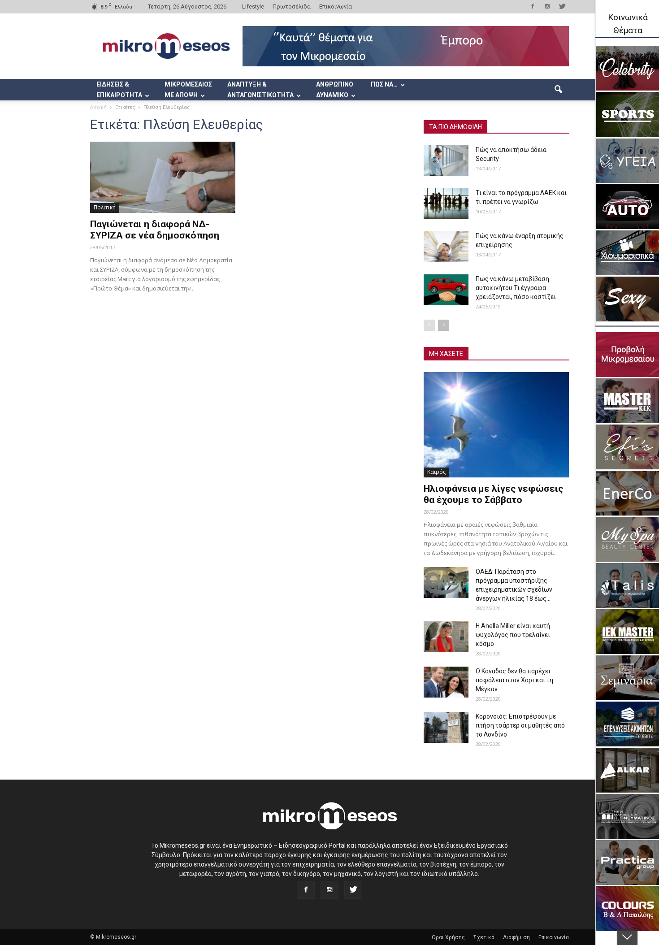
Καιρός (436, 472)
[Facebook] (532, 6)
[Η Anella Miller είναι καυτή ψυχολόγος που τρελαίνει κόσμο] (446, 636)
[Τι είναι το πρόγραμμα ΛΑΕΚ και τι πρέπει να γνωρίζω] (446, 203)
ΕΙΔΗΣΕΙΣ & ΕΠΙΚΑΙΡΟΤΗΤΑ (119, 90)
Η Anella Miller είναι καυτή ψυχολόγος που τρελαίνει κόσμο (513, 634)
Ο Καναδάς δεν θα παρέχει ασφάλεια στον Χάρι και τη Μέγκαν (514, 680)
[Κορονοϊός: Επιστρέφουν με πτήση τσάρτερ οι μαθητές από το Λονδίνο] (446, 727)
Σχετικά (483, 937)
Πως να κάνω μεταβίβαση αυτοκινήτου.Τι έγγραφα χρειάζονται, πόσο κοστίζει (516, 287)
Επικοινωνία (335, 6)
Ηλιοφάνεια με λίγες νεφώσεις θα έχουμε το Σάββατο (493, 494)
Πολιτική (105, 207)
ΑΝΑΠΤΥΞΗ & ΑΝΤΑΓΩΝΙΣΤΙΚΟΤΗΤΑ (260, 90)
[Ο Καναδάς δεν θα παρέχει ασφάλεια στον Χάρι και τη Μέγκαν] (446, 682)
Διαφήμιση (516, 937)
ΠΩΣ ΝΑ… (384, 84)
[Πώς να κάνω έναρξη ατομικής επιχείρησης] (446, 246)
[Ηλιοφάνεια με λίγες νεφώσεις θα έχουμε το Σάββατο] (496, 424)
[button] (558, 89)
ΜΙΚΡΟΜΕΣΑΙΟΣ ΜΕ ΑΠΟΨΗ (188, 90)
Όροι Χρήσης (448, 937)
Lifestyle (253, 6)
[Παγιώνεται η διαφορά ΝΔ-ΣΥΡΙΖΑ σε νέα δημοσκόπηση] (162, 177)
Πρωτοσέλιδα (292, 6)
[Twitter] (562, 6)
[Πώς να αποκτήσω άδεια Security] (446, 160)
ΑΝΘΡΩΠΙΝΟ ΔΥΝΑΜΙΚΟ (334, 90)
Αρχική (98, 107)
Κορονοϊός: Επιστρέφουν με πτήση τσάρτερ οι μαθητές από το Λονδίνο (520, 725)
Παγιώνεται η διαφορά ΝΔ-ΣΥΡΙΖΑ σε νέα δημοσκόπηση (154, 230)
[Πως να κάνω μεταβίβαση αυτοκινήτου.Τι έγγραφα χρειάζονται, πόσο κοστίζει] (446, 289)
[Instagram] (547, 6)
